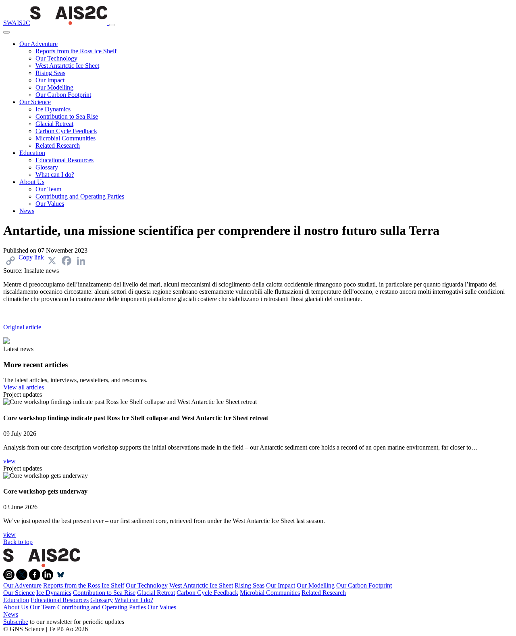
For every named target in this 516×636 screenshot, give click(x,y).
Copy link (31, 257)
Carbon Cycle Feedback (66, 131)
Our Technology (56, 58)
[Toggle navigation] (112, 25)
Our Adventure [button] (38, 43)
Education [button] (32, 152)
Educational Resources (64, 160)
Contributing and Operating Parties (79, 196)
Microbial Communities (65, 138)
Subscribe (15, 621)
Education (16, 599)
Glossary (46, 167)
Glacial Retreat (54, 123)
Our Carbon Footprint (63, 94)
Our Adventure (22, 585)
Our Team (48, 189)
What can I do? (54, 174)
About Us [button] (31, 181)
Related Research (57, 145)
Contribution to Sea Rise (66, 116)
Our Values (49, 203)
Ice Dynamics (53, 109)
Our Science (19, 592)
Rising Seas (50, 72)
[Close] (6, 32)
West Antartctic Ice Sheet (67, 65)
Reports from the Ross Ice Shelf (76, 51)
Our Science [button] (35, 101)
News (26, 210)
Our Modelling (54, 87)
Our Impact (49, 80)
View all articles (23, 387)
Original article (22, 327)
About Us (15, 607)
